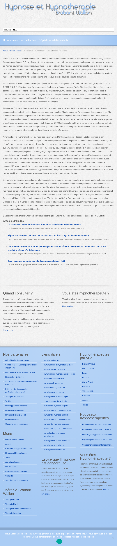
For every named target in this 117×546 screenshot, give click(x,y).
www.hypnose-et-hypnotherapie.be (58, 365)
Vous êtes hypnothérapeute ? (17, 480)
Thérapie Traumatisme (14, 397)
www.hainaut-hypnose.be (54, 388)
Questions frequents (13, 462)
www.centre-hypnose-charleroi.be (58, 429)
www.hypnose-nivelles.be (54, 445)
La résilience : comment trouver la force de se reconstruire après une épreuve (44, 224)
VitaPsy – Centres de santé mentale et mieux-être (21, 383)
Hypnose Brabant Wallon (15, 410)
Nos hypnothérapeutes (14, 439)
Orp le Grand (87, 382)
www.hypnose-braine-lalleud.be (57, 441)
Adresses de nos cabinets (16, 471)
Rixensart (86, 387)
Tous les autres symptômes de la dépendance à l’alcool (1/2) (36, 261)
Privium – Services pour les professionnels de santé (16, 390)
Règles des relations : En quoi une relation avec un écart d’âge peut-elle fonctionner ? (48, 235)
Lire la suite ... (68, 306)
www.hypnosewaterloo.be (54, 450)
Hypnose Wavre (12, 419)
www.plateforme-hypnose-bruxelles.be (54, 434)
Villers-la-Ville (88, 391)
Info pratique (10, 467)
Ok (59, 541)
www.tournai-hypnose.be (54, 378)
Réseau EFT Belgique (14, 377)
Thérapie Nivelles (12, 504)
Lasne (84, 373)
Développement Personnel (16, 406)
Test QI (8, 401)
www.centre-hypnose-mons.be (56, 424)
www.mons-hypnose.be (53, 383)
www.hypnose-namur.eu (54, 392)
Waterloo (86, 396)
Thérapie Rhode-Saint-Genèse (18, 509)
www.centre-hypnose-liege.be (56, 406)
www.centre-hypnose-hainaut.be (57, 419)
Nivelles (85, 378)
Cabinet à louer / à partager (16, 424)
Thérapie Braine (12, 500)
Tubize (85, 405)
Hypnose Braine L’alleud (15, 415)
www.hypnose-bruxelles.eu (55, 369)
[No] (113, 537)
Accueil (8, 444)
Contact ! (9, 476)
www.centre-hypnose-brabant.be (57, 410)
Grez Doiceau (88, 368)
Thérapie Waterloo (13, 513)
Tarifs (7, 458)
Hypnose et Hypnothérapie (16, 453)
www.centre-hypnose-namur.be (56, 415)
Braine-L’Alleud (88, 364)
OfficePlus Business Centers (17, 360)
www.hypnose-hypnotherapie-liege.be (59, 374)
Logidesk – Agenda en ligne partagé (20, 372)
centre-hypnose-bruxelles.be (55, 401)
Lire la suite (8, 330)
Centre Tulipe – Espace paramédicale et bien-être (21, 366)
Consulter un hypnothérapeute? (18, 449)
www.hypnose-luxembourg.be (56, 397)
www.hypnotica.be (51, 360)
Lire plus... (45, 494)
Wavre (85, 400)
